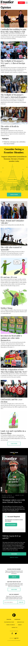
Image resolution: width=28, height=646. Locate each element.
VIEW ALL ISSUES (14, 557)
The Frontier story (9, 622)
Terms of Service (10, 624)
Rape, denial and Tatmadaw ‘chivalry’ (12, 221)
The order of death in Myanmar (10, 127)
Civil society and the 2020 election (11, 400)
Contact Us (14, 627)
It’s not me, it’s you (9, 277)
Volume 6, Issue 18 (7, 495)
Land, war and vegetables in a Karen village (13, 432)
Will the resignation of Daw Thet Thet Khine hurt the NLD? (14, 370)
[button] (15, 638)
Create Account (11, 524)
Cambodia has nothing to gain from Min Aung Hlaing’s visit (13, 30)
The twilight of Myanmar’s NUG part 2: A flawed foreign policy (13, 63)
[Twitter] (16, 633)
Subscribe (14, 589)
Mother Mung (6, 308)
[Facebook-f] (12, 633)
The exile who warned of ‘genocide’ (11, 248)
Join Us (14, 577)
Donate (21, 2)
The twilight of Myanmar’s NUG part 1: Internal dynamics (14, 95)
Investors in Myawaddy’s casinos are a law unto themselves (11, 337)
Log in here (17, 530)
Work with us (20, 622)
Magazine (9, 619)
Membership (17, 619)
